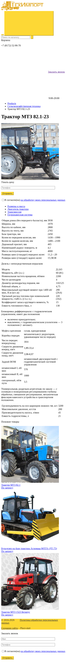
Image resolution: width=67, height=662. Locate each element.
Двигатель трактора (18, 209)
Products (11, 103)
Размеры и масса (16, 206)
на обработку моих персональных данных (43, 200)
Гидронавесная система (19, 214)
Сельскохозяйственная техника (24, 106)
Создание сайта (9, 628)
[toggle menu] (2, 34)
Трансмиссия (14, 212)
